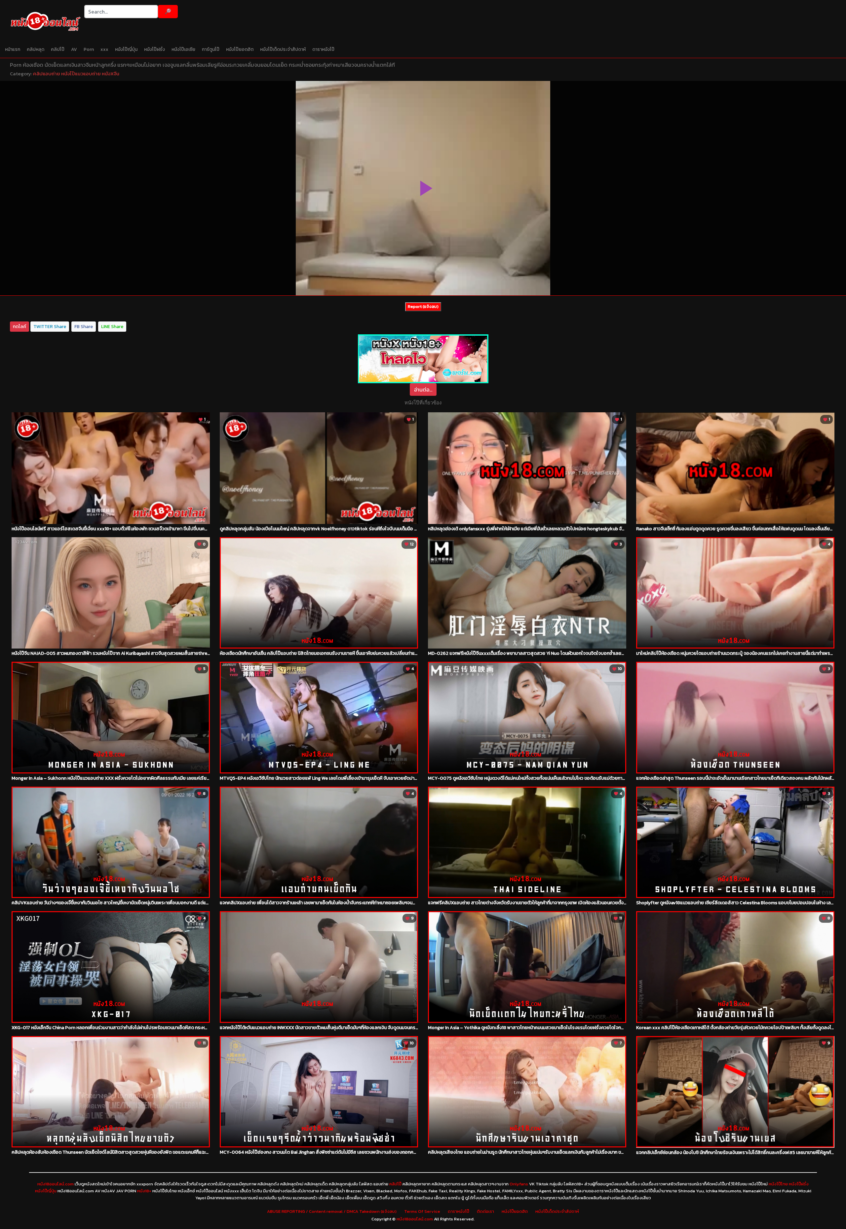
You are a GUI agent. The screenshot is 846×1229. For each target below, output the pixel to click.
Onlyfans (519, 1184)
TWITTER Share (49, 326)
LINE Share (112, 326)
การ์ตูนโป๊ (210, 49)
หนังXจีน (110, 73)
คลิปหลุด (35, 49)
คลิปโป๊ (57, 49)
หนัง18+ (144, 1191)
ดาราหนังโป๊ (323, 49)
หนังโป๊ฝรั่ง (154, 49)
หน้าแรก (12, 49)
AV (74, 49)
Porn (89, 49)
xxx (104, 49)
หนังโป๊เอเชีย (183, 49)
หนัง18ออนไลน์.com (55, 1184)
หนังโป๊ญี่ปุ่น (126, 49)
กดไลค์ (19, 326)
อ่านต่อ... (423, 389)
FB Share (83, 326)
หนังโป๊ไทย (778, 1184)
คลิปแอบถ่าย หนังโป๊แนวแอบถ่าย (67, 73)
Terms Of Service (422, 1211)
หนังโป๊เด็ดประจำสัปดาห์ (283, 49)
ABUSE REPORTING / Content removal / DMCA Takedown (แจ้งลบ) (332, 1211)
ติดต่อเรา (485, 1211)
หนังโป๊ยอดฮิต (239, 49)
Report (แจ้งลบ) (423, 306)
